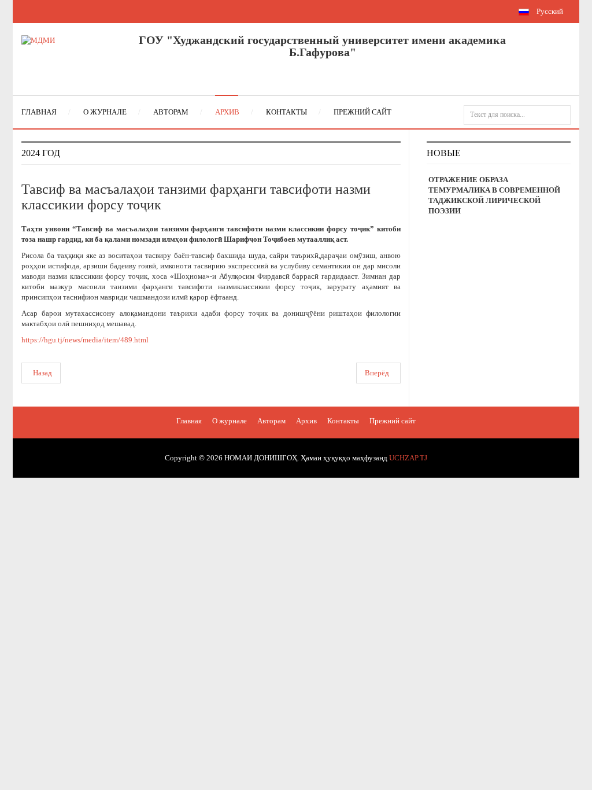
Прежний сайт (392, 420)
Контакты (343, 420)
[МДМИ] (38, 39)
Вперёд (377, 372)
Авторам (271, 420)
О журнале (229, 420)
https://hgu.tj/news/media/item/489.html (85, 339)
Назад (42, 372)
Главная (189, 420)
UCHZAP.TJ (408, 457)
